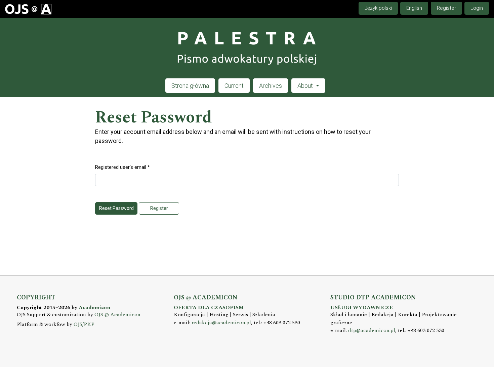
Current (234, 85)
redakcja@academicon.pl (221, 323)
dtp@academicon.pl (371, 330)
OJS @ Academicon (117, 315)
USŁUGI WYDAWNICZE (361, 307)
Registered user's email (122, 167)
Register (446, 8)
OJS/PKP (84, 324)
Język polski (378, 8)
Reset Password (116, 208)
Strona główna (190, 85)
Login (476, 8)
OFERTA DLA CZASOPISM (209, 307)
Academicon (94, 307)
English (414, 8)
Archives (270, 85)
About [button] (305, 85)
